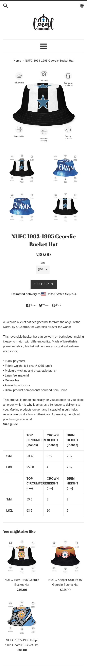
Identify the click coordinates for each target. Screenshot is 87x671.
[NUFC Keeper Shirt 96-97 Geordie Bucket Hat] (65, 556)
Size (42, 262)
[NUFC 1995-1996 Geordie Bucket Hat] (21, 556)
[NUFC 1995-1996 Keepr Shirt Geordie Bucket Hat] (21, 617)
